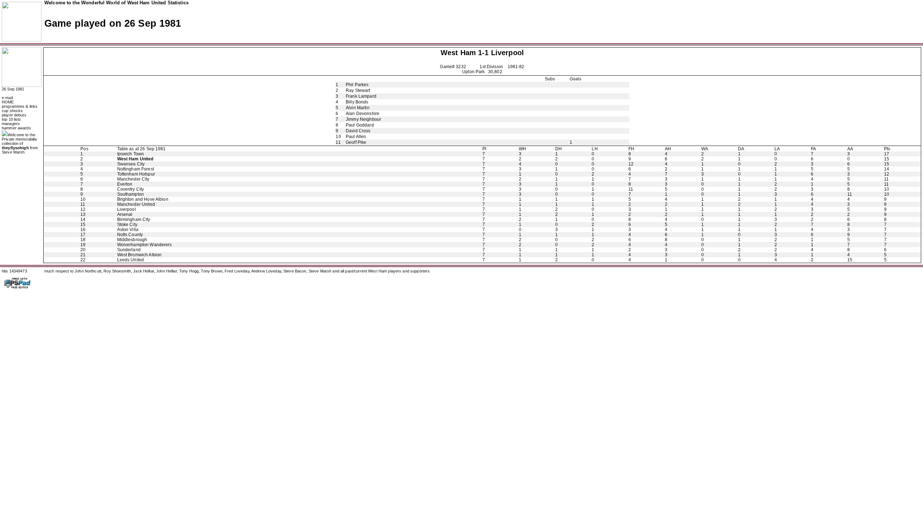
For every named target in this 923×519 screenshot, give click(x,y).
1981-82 (516, 66)
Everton (125, 184)
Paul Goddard (360, 125)
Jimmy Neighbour (363, 119)
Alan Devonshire (362, 113)
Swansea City (131, 164)
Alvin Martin (358, 107)
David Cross (358, 130)
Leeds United (130, 259)
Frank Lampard (361, 96)
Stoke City (127, 224)
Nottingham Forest (135, 169)
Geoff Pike (356, 142)
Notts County (130, 234)
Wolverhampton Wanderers (144, 244)
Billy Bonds (357, 102)
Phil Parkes (357, 84)
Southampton (130, 194)
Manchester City (133, 179)
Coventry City (130, 189)
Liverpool (507, 53)
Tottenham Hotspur (136, 174)
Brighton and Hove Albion (142, 199)
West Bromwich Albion (139, 254)
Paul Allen (356, 136)
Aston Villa (127, 229)
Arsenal (125, 214)
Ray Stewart (358, 90)
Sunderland (129, 249)
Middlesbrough (132, 239)
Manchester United (136, 204)
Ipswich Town (130, 153)
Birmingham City (133, 219)
